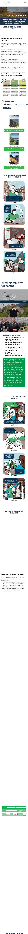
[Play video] (14, 296)
